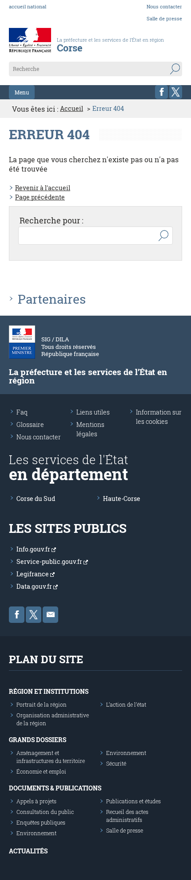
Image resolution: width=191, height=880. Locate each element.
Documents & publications (55, 788)
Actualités (28, 851)
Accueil (71, 109)
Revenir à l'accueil (42, 188)
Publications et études (133, 801)
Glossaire (30, 424)
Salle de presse (164, 18)
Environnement (126, 752)
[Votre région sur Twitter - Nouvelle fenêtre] (175, 92)
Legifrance (33, 574)
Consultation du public (45, 811)
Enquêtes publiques (40, 822)
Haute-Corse (121, 498)
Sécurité (116, 763)
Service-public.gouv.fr (50, 561)
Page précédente (40, 197)
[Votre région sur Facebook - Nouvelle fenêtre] (161, 92)
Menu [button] (22, 92)
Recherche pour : (52, 220)
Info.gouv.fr (34, 549)
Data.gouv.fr (34, 586)
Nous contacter (164, 6)
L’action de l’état (126, 704)
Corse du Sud (35, 498)
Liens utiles (93, 412)
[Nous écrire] (50, 614)
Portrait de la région (41, 704)
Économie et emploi (41, 771)
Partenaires (52, 299)
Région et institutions (48, 691)
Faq (22, 412)
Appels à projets (36, 801)
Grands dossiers (37, 739)
